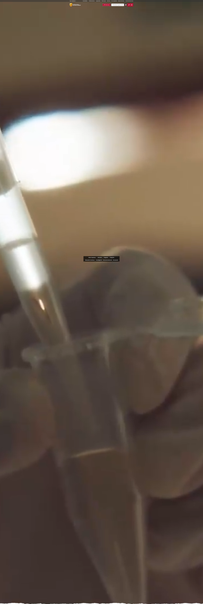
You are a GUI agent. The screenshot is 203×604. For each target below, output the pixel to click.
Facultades (85, 0)
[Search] (129, 5)
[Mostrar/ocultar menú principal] (131, 5)
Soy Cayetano (72, 0)
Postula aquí (107, 4)
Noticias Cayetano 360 (118, 4)
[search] (129, 5)
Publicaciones (91, 0)
